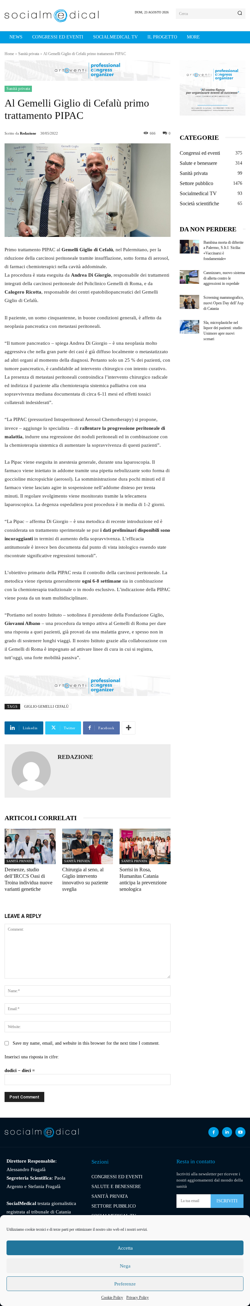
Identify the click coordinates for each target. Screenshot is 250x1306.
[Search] (239, 13)
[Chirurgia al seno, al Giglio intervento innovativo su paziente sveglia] (87, 846)
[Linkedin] (227, 1132)
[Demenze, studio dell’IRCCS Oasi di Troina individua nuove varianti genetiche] (30, 846)
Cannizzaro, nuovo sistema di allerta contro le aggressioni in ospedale (224, 278)
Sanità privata (28, 53)
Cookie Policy (112, 1297)
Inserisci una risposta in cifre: (32, 1056)
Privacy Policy (137, 1297)
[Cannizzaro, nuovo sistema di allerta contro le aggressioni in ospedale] (190, 277)
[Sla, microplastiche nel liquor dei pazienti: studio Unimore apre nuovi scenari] (190, 327)
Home (9, 53)
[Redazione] (31, 771)
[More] (128, 727)
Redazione (28, 133)
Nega (125, 1266)
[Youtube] (240, 1132)
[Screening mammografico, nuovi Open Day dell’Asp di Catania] (190, 302)
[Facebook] (213, 1132)
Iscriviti (227, 1200)
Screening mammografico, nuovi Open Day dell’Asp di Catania (223, 303)
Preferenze (125, 1283)
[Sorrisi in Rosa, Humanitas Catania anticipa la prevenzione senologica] (145, 846)
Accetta (125, 1248)
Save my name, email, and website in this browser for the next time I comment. (86, 1043)
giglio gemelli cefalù (46, 706)
